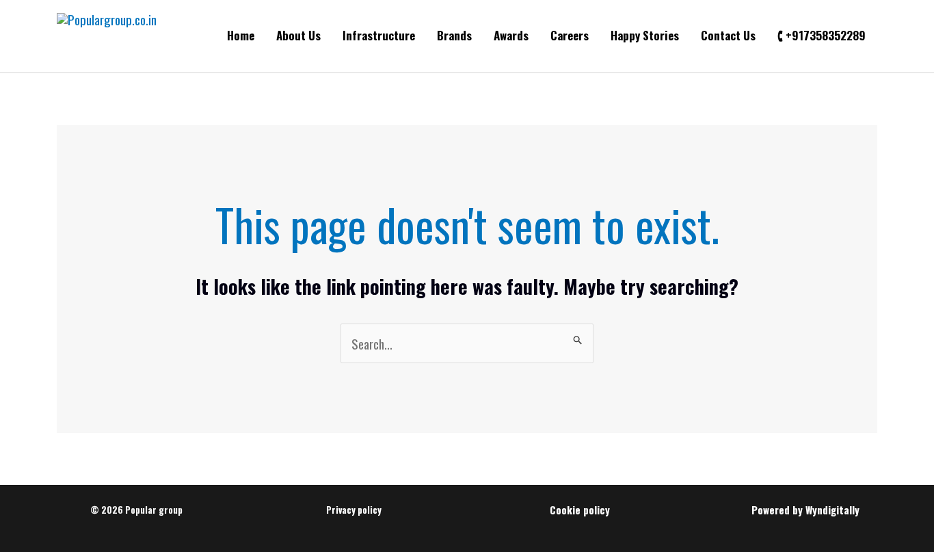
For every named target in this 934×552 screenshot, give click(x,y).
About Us (298, 35)
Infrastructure (379, 35)
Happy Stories (645, 35)
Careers (569, 35)
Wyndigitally (832, 509)
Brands (454, 35)
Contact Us (728, 35)
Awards (511, 35)
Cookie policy (580, 509)
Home (240, 35)
